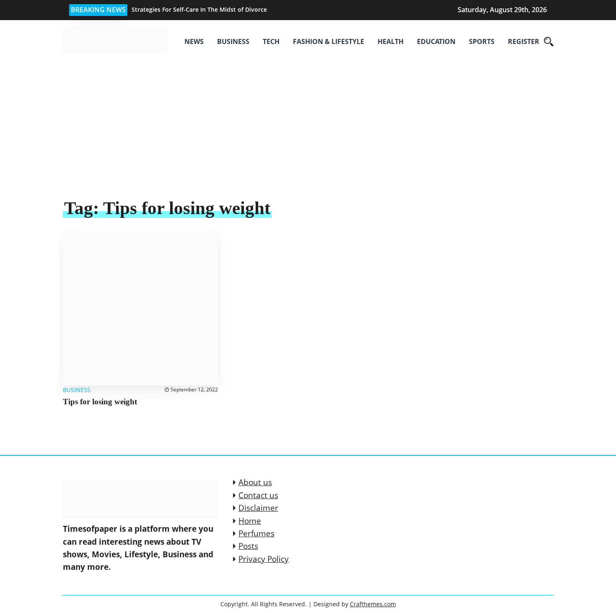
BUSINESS (233, 41)
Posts (248, 546)
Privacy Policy (263, 559)
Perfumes (256, 533)
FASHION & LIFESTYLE (328, 41)
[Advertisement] (308, 134)
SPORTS (481, 41)
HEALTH (391, 41)
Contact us (258, 495)
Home (249, 520)
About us (255, 482)
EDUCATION (436, 41)
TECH (271, 41)
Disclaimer (258, 507)
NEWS (194, 41)
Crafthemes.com (373, 604)
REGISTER (523, 41)
